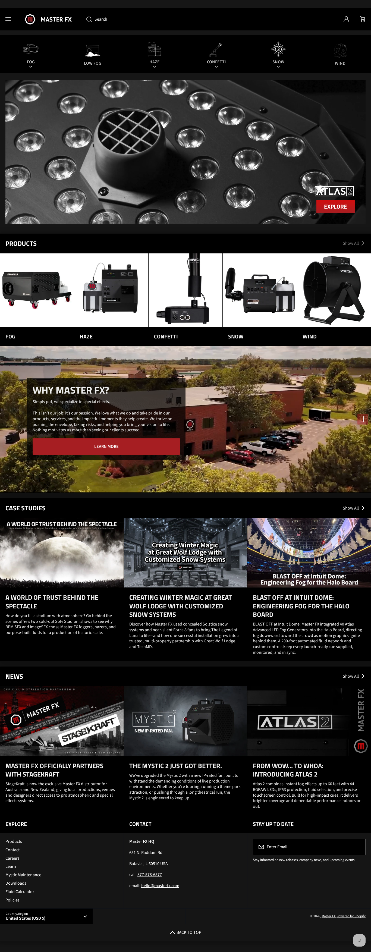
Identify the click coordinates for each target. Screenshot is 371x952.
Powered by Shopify (351, 916)
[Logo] (49, 19)
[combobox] (209, 19)
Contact (12, 850)
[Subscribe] (358, 847)
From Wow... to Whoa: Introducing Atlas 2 (288, 770)
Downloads (15, 883)
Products (13, 841)
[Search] (86, 19)
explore (335, 206)
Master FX (329, 916)
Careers (12, 858)
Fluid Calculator (19, 892)
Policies (12, 900)
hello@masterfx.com (160, 886)
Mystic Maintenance (23, 875)
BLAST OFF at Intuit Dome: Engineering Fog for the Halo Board (301, 606)
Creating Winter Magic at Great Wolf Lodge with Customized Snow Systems (180, 606)
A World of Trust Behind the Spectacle (51, 601)
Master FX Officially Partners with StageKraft (54, 770)
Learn (10, 866)
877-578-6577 (149, 875)
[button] (363, 19)
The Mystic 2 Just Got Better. (175, 766)
